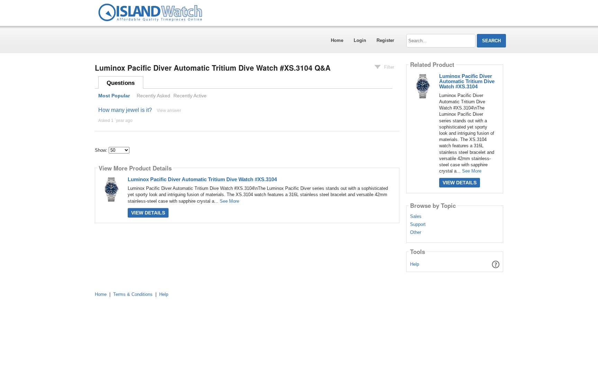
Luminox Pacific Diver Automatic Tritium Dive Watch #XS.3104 (202, 179)
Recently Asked (153, 95)
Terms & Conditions (133, 294)
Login (360, 40)
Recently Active (190, 95)
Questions (121, 83)
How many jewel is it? (125, 110)
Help (414, 264)
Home (337, 40)
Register (385, 40)
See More (229, 201)
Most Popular (114, 95)
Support (418, 224)
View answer (169, 110)
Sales (416, 216)
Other (415, 232)
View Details (148, 213)
